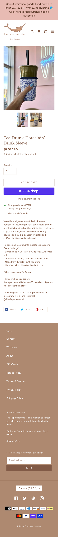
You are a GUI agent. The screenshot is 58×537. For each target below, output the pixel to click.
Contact (10, 338)
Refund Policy (13, 372)
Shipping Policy (14, 398)
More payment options (29, 199)
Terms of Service (15, 381)
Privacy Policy (13, 389)
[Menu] (52, 31)
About (9, 355)
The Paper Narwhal (33, 526)
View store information (18, 213)
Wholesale (11, 347)
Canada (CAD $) (28, 488)
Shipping (8, 154)
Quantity (8, 165)
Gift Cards (12, 364)
